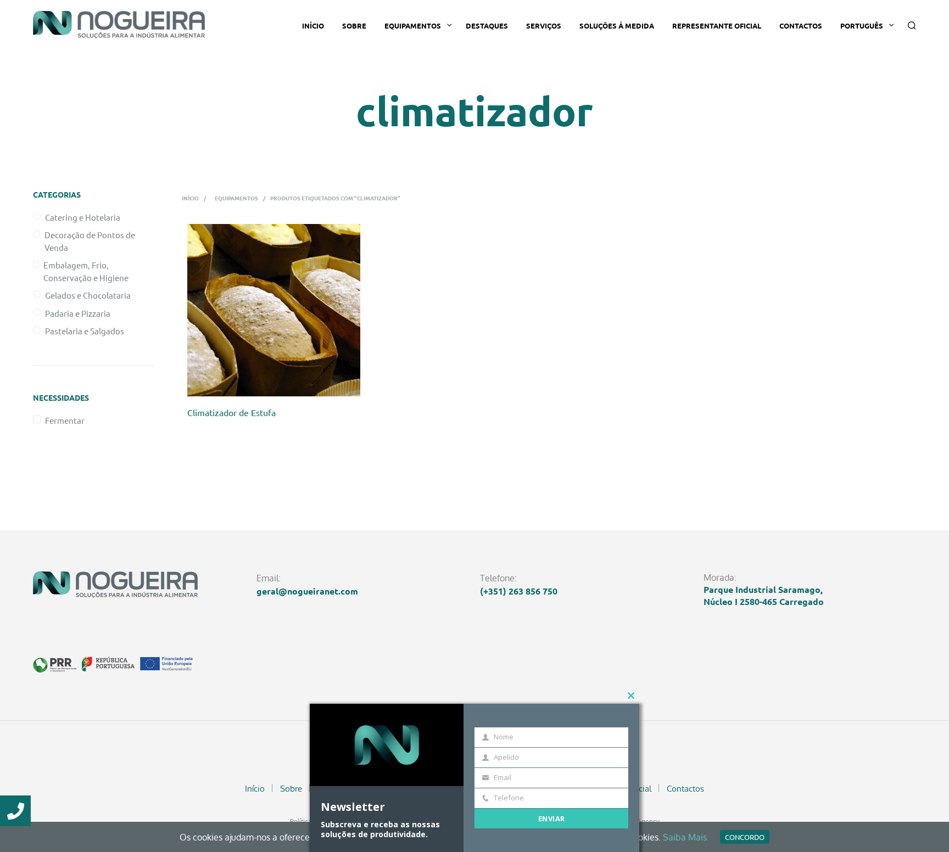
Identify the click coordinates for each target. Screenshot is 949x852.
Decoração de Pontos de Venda (89, 241)
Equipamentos (412, 25)
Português (861, 25)
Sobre (354, 25)
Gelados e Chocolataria (88, 295)
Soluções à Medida (616, 25)
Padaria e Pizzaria (77, 313)
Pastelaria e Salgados (84, 331)
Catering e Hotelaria (82, 217)
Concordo (744, 837)
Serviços (543, 25)
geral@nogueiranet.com (307, 591)
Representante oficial (716, 25)
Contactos (800, 25)
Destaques (487, 25)
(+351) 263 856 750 (518, 591)
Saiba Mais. (686, 837)
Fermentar (65, 420)
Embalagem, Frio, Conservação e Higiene (86, 271)
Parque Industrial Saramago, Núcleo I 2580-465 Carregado (764, 595)
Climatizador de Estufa (231, 412)
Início (313, 25)
